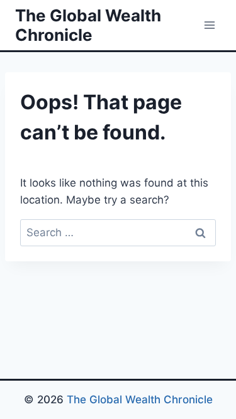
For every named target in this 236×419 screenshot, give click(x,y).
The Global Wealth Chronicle (140, 399)
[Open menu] (209, 25)
